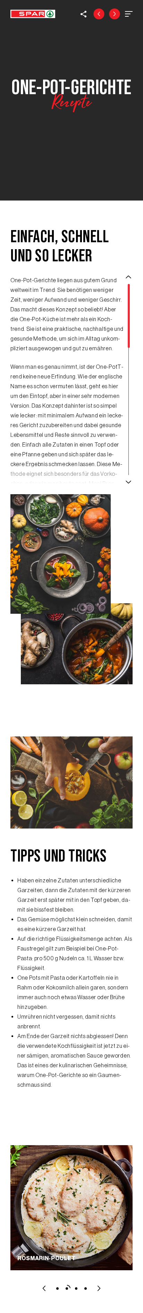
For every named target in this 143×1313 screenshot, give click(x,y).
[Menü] (129, 14)
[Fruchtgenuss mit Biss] (114, 14)
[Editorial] (99, 14)
